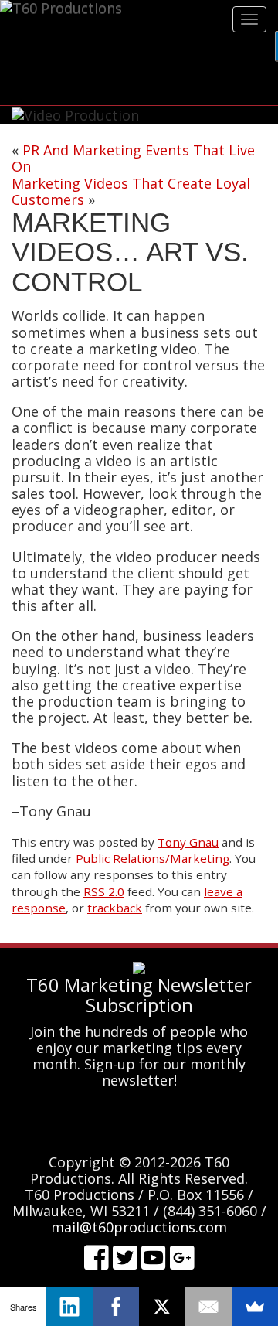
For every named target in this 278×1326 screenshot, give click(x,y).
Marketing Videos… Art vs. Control (130, 252)
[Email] (208, 1306)
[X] (162, 1306)
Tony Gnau (188, 842)
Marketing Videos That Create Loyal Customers (131, 191)
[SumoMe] (255, 1306)
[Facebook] (116, 1306)
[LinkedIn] (69, 1306)
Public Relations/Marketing (152, 858)
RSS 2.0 (103, 891)
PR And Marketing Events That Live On (133, 158)
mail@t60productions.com (139, 1227)
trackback (114, 907)
